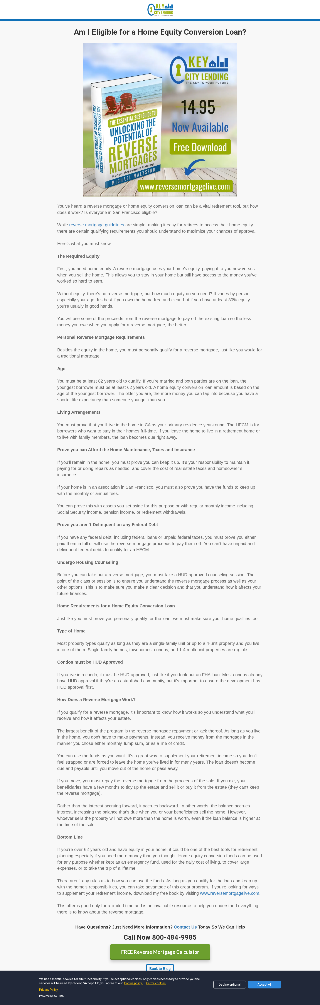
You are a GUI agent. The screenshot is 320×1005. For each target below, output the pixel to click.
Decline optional (230, 984)
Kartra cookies (156, 983)
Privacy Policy (48, 989)
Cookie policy (133, 983)
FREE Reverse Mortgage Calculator (160, 952)
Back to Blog (160, 969)
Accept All (264, 984)
